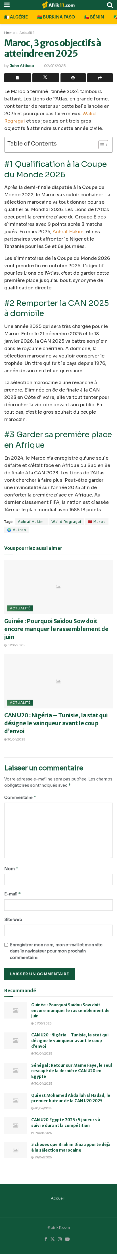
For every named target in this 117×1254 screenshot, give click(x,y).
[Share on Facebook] (17, 77)
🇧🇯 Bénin (94, 17)
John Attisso (22, 65)
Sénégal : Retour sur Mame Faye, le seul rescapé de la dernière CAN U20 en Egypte (71, 1071)
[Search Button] (110, 5)
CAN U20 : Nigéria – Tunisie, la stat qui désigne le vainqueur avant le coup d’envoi (56, 723)
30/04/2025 (16, 739)
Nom (11, 868)
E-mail (12, 894)
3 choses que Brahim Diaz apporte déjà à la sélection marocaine (70, 1147)
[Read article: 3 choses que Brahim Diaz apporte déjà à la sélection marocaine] (15, 1150)
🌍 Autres (16, 530)
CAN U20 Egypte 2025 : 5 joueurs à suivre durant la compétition (65, 1122)
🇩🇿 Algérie (16, 17)
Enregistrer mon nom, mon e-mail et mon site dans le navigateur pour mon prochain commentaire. (56, 951)
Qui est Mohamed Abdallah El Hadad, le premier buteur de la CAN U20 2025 (70, 1098)
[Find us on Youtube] (67, 1239)
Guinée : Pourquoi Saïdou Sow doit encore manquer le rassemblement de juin (56, 628)
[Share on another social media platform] (100, 77)
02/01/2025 (55, 65)
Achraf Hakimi (69, 232)
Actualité (27, 33)
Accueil (57, 1198)
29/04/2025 (43, 1133)
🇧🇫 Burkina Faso (56, 17)
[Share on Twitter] (45, 77)
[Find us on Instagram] (60, 1239)
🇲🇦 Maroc (97, 521)
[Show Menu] (7, 5)
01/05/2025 (15, 645)
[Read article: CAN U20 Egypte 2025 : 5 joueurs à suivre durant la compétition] (15, 1125)
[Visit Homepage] (58, 5)
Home (9, 33)
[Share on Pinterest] (73, 77)
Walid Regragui (66, 521)
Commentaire (20, 797)
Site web (13, 919)
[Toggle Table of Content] (100, 145)
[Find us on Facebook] (46, 1239)
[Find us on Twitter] (52, 1239)
